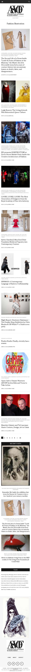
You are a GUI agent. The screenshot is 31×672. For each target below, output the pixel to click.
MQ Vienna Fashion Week (6, 583)
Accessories (4, 53)
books (9, 576)
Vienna (4, 589)
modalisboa (25, 580)
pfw (19, 585)
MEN (18, 580)
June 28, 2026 (4, 330)
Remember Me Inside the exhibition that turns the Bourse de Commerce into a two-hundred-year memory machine (15, 494)
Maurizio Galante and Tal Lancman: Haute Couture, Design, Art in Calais (15, 426)
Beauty (6, 553)
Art (2, 104)
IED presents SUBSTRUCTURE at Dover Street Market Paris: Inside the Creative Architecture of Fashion (15, 154)
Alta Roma (20, 574)
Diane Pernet (13, 74)
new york (23, 583)
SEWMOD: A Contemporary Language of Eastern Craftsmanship (14, 282)
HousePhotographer (11, 578)
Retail (6, 278)
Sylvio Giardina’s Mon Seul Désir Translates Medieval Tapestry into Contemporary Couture (14, 241)
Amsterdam (24, 574)
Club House (6, 104)
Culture (15, 53)
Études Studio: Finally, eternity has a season (15, 341)
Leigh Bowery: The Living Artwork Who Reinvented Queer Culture (14, 111)
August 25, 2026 (5, 74)
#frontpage (11, 574)
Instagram (10, 54)
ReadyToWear (13, 587)
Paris (2, 585)
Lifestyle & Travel (18, 54)
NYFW (26, 583)
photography (3, 587)
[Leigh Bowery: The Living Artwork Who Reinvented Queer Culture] (15, 91)
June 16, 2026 (4, 430)
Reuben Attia (12, 346)
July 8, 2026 (4, 247)
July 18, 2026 (4, 160)
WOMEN (8, 589)
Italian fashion (22, 578)
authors (6, 576)
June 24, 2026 (4, 346)
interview (17, 578)
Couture (10, 53)
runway (23, 587)
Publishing (11, 55)
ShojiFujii (27, 587)
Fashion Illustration (18, 106)
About (14, 657)
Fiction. (20, 576)
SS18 (2, 589)
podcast (8, 587)
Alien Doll (10, 115)
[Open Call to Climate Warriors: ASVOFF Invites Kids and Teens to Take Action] (15, 363)
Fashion (19, 53)
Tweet (16, 55)
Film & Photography (13, 148)
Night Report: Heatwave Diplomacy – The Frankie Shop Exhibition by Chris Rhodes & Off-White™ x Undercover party (15, 323)
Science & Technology (23, 149)
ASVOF (2, 576)
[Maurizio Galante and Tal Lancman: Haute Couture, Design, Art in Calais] (15, 405)
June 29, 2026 (4, 287)
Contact (20, 657)
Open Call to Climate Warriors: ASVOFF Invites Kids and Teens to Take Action (14, 382)
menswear (21, 580)
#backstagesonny (5, 574)
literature (8, 580)
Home (9, 657)
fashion (12, 576)
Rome (18, 587)
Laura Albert (3, 580)
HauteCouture (4, 578)
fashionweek (16, 576)
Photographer (23, 585)
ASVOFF (5, 376)
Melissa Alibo (12, 330)
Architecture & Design (7, 145)
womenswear (13, 589)
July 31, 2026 (4, 115)
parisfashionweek (7, 585)
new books (14, 583)
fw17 (25, 576)
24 (20, 438)
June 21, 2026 (4, 388)
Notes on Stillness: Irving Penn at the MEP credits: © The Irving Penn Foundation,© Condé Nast (15, 559)
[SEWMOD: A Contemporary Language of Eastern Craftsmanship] (15, 264)
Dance (15, 104)
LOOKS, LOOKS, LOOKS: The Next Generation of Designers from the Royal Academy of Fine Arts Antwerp (15, 198)
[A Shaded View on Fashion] (15, 11)
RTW (20, 587)
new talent (19, 583)
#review (15, 574)
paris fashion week (14, 585)
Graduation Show (22, 148)
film (23, 576)
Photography (4, 55)
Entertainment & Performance (9, 147)
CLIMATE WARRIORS (11, 376)
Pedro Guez (11, 160)
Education (22, 145)
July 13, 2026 (4, 204)
